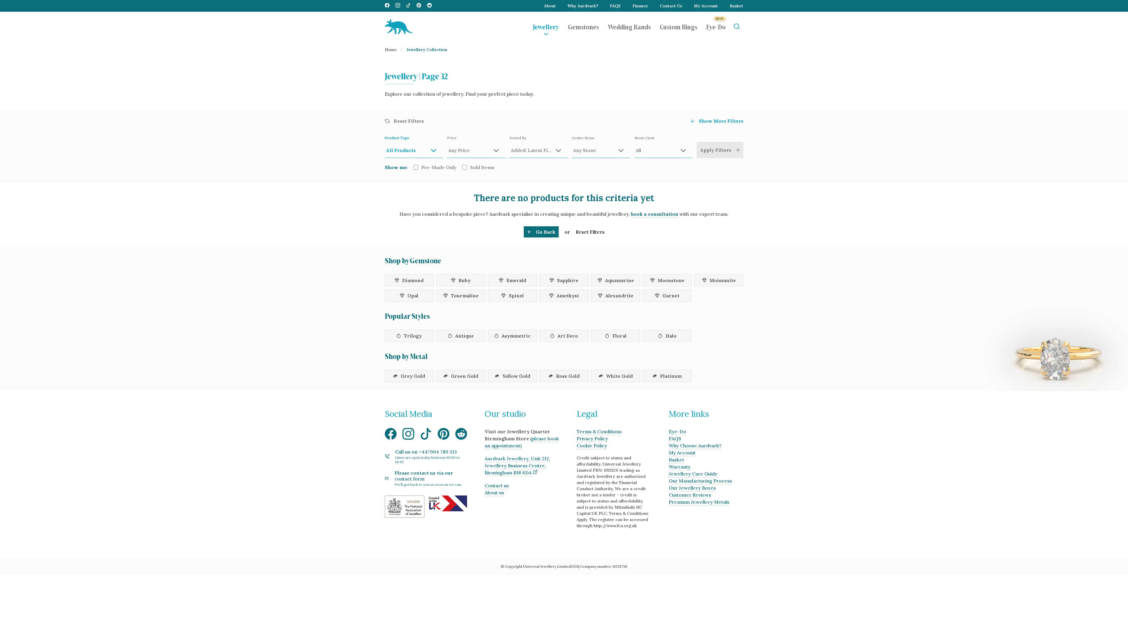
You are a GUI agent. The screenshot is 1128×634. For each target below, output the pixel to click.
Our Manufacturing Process (700, 481)
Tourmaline (465, 296)
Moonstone (671, 280)
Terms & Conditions (599, 431)
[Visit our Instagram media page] (397, 6)
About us (494, 492)
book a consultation (654, 214)
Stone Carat (644, 138)
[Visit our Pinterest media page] (419, 6)
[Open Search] (736, 26)
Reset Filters (590, 232)
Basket (736, 6)
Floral (619, 336)
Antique (464, 336)
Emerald (516, 280)
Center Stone (583, 138)
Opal (412, 296)
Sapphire (567, 280)
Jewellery (546, 26)
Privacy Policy (592, 438)
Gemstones (583, 26)
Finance (640, 6)
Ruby (465, 280)
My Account (706, 6)
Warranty (680, 467)
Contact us (497, 485)
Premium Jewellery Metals (699, 502)
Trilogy (413, 336)
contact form (409, 479)
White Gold (619, 376)
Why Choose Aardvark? (695, 445)
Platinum (671, 376)
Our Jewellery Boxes (692, 488)
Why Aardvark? (583, 6)
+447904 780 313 (438, 452)
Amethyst (568, 296)
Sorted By (518, 138)
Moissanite (723, 280)
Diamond (413, 280)
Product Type (397, 138)
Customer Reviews (690, 495)
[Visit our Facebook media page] (387, 6)
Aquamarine (619, 280)
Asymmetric (516, 336)
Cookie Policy (592, 445)
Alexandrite (619, 296)
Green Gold (464, 376)
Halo (671, 336)
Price (451, 138)
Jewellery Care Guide (693, 474)
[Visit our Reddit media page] (429, 6)
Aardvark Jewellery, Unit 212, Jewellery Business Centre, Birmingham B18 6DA (517, 466)
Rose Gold (568, 376)
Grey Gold (413, 376)
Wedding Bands (629, 26)
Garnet (670, 296)
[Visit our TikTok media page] (408, 6)
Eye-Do (716, 26)
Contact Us (671, 6)
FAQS (615, 6)
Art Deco (568, 336)
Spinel (516, 296)
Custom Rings (678, 26)
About (550, 6)
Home (391, 49)
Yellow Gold (516, 376)
